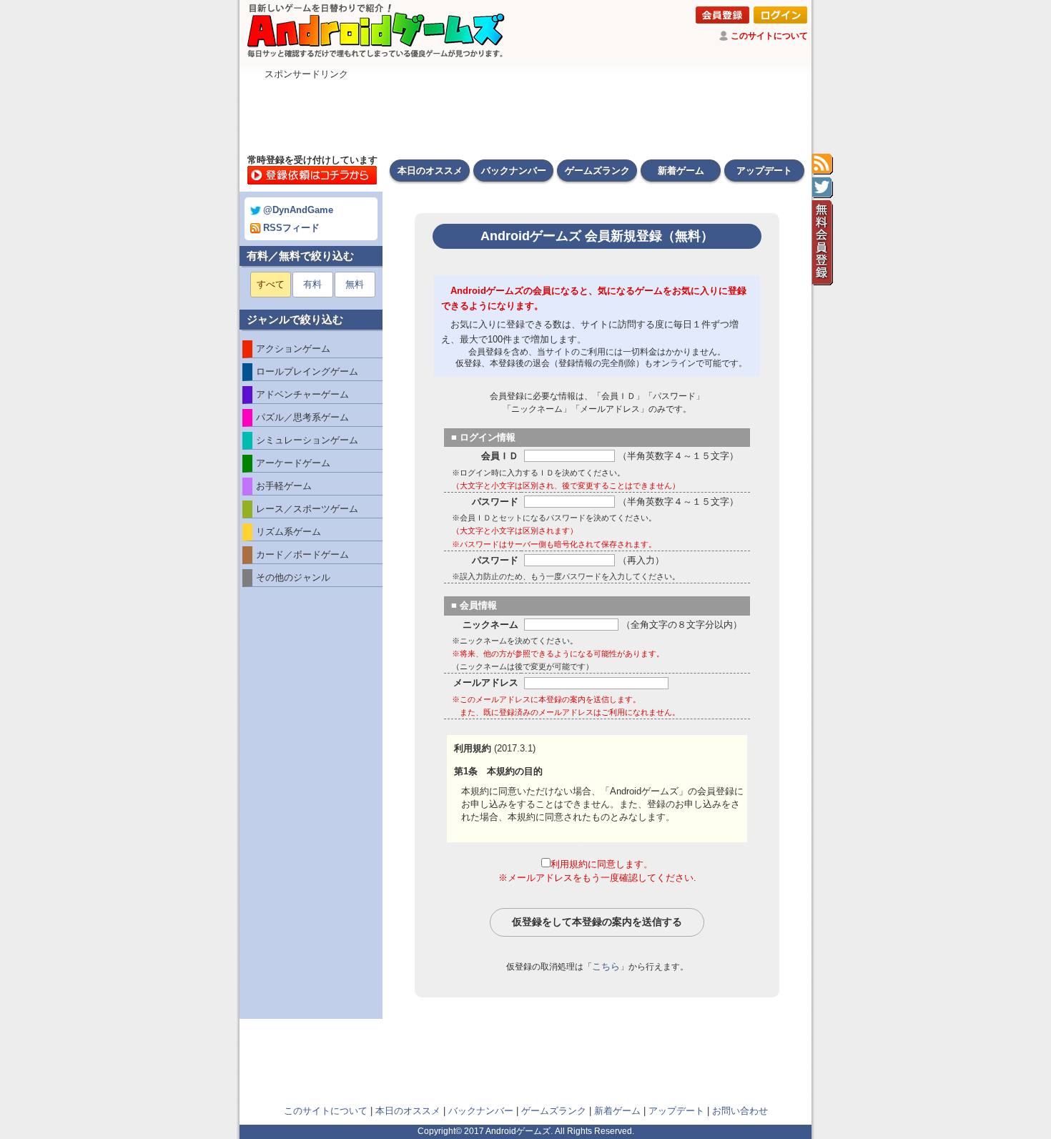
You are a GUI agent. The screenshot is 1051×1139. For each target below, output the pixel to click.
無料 (354, 284)
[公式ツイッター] (822, 188)
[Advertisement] (525, 113)
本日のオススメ (430, 170)
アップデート (764, 170)
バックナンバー (513, 170)
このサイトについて (769, 36)
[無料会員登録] (822, 243)
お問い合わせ (740, 1110)
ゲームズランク (597, 170)
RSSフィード (291, 227)
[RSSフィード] (822, 164)
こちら (606, 966)
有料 (312, 284)
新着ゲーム (681, 170)
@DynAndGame (298, 209)
